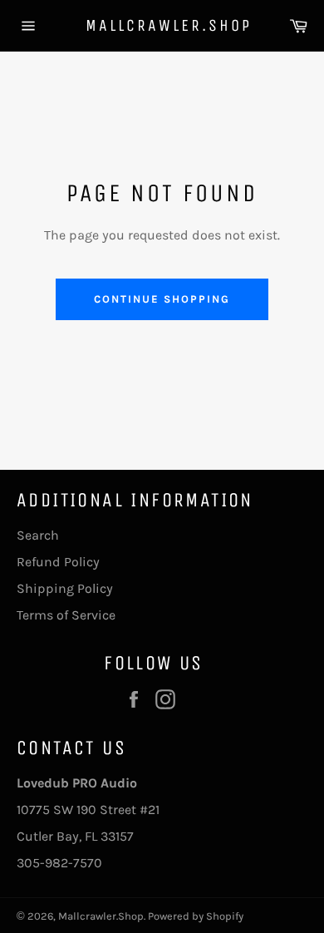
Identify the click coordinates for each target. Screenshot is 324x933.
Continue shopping (161, 299)
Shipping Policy (65, 588)
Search (38, 535)
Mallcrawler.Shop (162, 25)
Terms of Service (66, 615)
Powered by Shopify (195, 916)
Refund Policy (58, 562)
